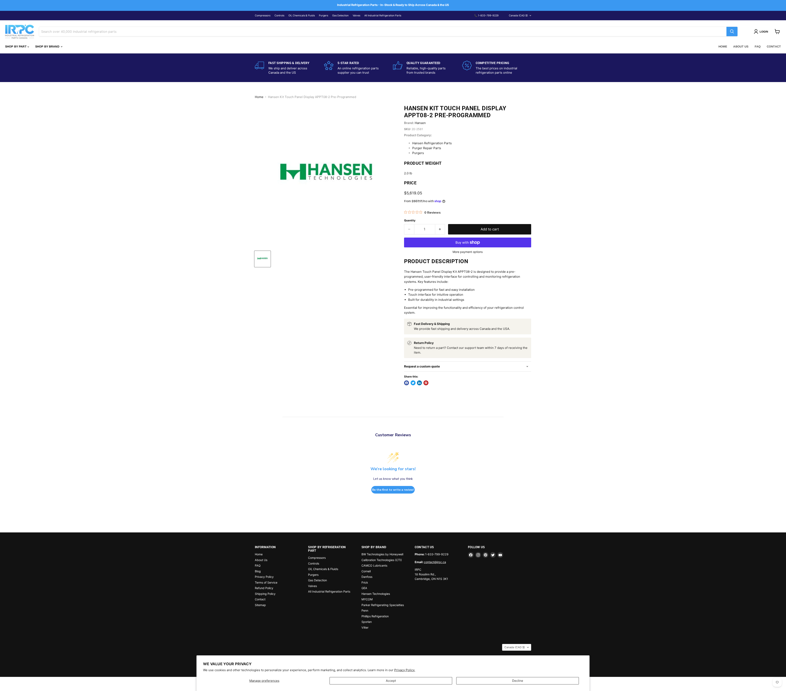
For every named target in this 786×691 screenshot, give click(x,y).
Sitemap (260, 605)
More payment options (468, 252)
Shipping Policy (265, 593)
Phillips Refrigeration (375, 616)
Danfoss (366, 576)
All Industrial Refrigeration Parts (382, 15)
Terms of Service (266, 582)
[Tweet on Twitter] (413, 382)
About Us (740, 46)
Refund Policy (264, 588)
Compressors (262, 15)
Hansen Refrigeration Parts (432, 143)
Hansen (420, 123)
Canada (518, 15)
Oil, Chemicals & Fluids (301, 15)
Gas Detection (340, 15)
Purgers (323, 15)
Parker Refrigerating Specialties (382, 605)
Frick (364, 582)
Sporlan (366, 621)
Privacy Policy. (404, 670)
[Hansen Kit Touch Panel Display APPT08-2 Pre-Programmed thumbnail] (262, 259)
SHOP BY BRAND (47, 46)
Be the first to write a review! (393, 490)
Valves (356, 15)
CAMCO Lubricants (374, 565)
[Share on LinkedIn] (419, 382)
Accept (391, 681)
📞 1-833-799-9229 (486, 15)
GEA (364, 588)
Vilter (364, 627)
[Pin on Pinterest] (425, 382)
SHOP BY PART (16, 46)
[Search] (731, 31)
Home (722, 46)
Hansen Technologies (375, 593)
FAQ (758, 46)
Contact (774, 46)
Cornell (366, 571)
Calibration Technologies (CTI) (381, 560)
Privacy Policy (264, 576)
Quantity (410, 220)
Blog (258, 571)
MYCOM (367, 599)
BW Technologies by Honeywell (382, 554)
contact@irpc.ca (435, 562)
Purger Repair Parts (426, 148)
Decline (517, 681)
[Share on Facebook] (406, 382)
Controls (279, 15)
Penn (364, 610)
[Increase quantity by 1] (440, 229)
